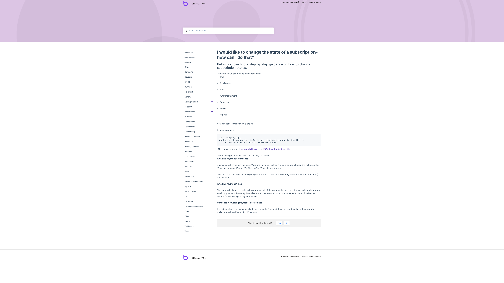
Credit (187, 82)
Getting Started (191, 102)
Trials (187, 216)
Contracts (189, 72)
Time (187, 211)
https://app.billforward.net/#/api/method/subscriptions (265, 149)
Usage (187, 221)
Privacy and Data (192, 146)
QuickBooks (190, 156)
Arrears (188, 62)
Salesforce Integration (194, 181)
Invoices (188, 117)
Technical (189, 201)
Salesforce (189, 176)
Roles (187, 171)
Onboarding (190, 131)
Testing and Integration (194, 206)
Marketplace (190, 122)
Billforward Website (289, 2)
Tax (186, 196)
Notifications (190, 127)
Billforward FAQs (199, 4)
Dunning (188, 87)
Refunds (188, 166)
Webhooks (189, 226)
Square (188, 186)
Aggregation (190, 57)
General (188, 97)
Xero (186, 231)
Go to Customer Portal (311, 2)
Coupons (188, 77)
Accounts (189, 52)
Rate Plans (189, 161)
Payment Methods (192, 136)
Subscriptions (190, 191)
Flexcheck (189, 92)
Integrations (190, 112)
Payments (189, 141)
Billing (187, 67)
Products (188, 151)
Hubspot (188, 107)
